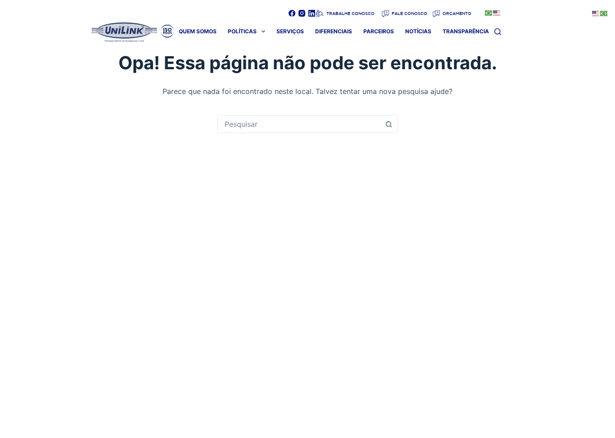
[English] (497, 12)
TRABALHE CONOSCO (350, 13)
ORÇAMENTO (456, 13)
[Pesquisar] (497, 31)
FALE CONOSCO (408, 13)
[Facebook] (292, 13)
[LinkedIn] (311, 13)
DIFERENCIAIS (333, 31)
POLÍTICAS (242, 31)
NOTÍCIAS (418, 31)
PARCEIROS (378, 31)
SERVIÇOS (290, 31)
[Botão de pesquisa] (388, 124)
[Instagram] (301, 13)
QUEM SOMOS (198, 31)
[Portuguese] (489, 12)
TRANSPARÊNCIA (466, 31)
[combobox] (299, 124)
